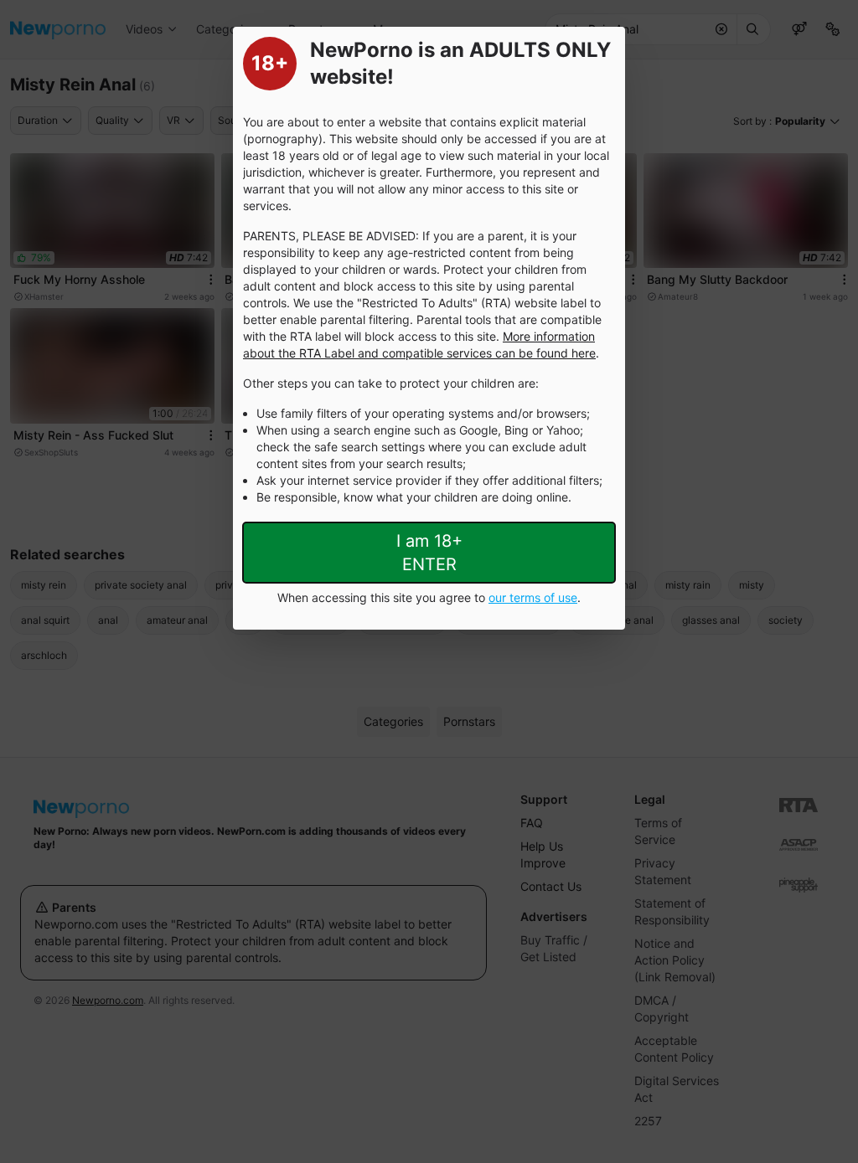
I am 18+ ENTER (429, 552)
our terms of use (532, 597)
